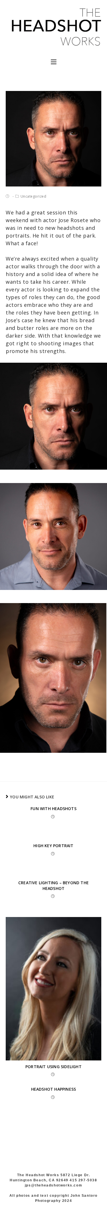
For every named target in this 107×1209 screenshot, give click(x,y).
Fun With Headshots (53, 808)
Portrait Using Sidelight (53, 1066)
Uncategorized (34, 196)
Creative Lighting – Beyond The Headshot (53, 885)
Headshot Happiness (53, 1089)
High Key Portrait (53, 845)
